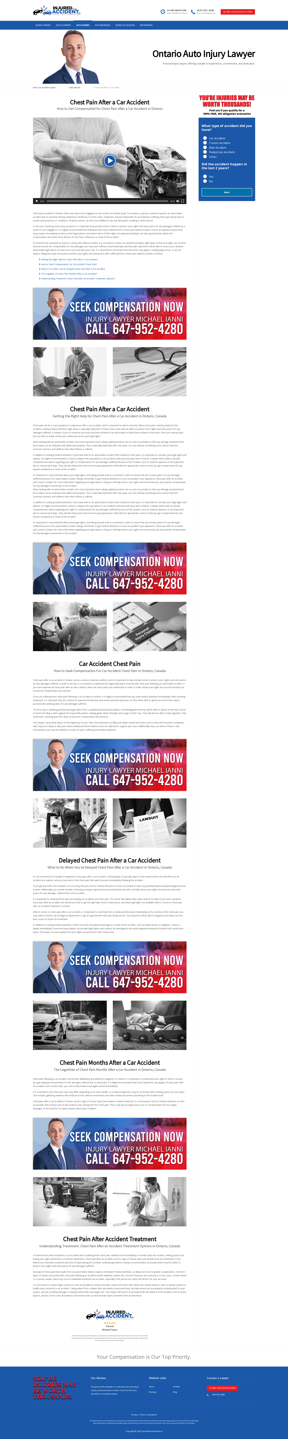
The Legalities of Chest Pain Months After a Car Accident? (69, 273)
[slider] (107, 201)
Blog (175, 1392)
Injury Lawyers (43, 25)
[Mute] (177, 201)
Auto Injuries (83, 25)
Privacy (134, 1414)
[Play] (36, 201)
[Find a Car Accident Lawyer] (56, 10)
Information (146, 25)
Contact (176, 1386)
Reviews (153, 1392)
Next (227, 192)
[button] (110, 161)
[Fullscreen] (182, 201)
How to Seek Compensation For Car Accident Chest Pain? (69, 264)
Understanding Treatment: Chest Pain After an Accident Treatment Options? (78, 278)
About (151, 1386)
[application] (109, 161)
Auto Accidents (63, 25)
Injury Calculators (125, 25)
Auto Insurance (102, 25)
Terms (143, 1414)
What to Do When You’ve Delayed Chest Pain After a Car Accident (73, 268)
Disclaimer (152, 1414)
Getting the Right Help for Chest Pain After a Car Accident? (69, 259)
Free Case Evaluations (239, 11)
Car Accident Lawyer (108, 1393)
